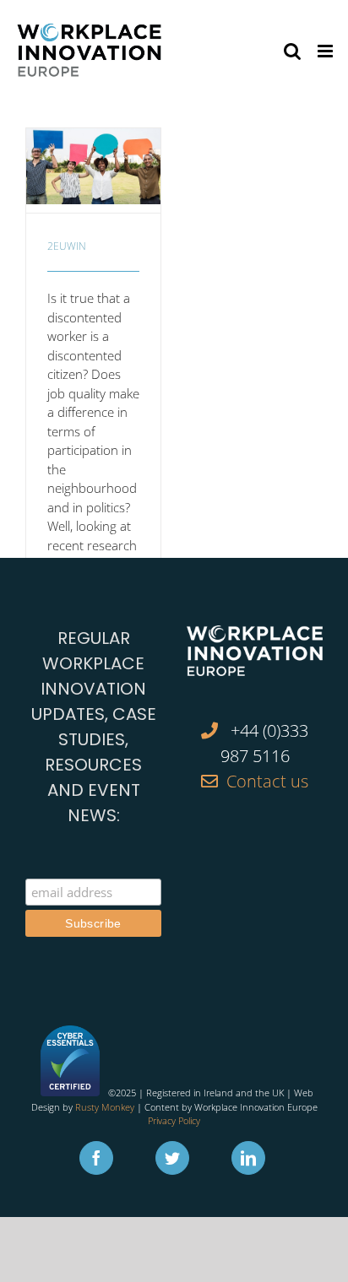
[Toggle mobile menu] (326, 51)
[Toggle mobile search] (292, 51)
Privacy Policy (174, 1120)
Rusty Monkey (104, 1107)
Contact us (267, 781)
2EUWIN (66, 246)
